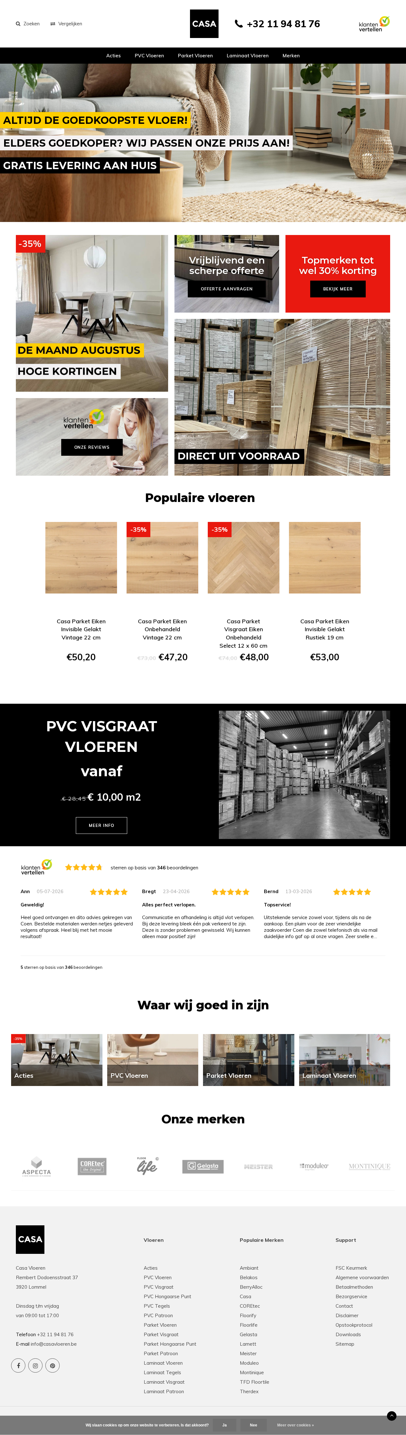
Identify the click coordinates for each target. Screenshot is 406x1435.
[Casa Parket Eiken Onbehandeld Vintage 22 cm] (162, 558)
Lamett (248, 1344)
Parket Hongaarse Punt (170, 1344)
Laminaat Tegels (162, 1372)
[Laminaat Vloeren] (344, 1060)
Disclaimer (347, 1315)
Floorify (248, 1315)
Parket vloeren (195, 56)
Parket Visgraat (161, 1334)
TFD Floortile (254, 1382)
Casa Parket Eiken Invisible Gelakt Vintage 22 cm (81, 629)
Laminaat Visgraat (164, 1382)
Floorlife (249, 1325)
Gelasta (248, 1334)
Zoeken (31, 24)
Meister (248, 1353)
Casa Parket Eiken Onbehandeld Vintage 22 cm (162, 629)
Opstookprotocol (354, 1325)
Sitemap (345, 1344)
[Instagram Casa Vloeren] (35, 1365)
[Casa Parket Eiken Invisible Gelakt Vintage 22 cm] (81, 558)
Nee (253, 1425)
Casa (245, 1296)
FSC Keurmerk (351, 1268)
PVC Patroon (158, 1315)
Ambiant (249, 1268)
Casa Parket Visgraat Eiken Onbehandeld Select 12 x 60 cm (243, 633)
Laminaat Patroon (164, 1391)
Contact (344, 1306)
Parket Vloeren (160, 1325)
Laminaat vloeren (248, 56)
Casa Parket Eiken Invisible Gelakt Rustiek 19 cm (324, 629)
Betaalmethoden (354, 1287)
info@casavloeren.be (54, 1344)
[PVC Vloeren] (153, 1060)
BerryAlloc (251, 1287)
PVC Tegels (157, 1306)
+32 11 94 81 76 (283, 24)
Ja (224, 1425)
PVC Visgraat (159, 1287)
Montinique (252, 1372)
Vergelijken (70, 24)
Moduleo (249, 1363)
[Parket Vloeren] (248, 1060)
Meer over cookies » (295, 1425)
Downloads (348, 1334)
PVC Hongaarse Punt (167, 1296)
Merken (291, 56)
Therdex (249, 1391)
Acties (113, 56)
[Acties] (56, 1060)
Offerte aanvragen (81, 679)
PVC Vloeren (149, 56)
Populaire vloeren (200, 498)
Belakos (249, 1277)
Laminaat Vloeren (163, 1363)
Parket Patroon (161, 1353)
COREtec (250, 1306)
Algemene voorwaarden (362, 1277)
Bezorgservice (351, 1296)
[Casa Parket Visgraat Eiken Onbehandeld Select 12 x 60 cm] (243, 558)
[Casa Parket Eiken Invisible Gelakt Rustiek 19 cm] (325, 558)
